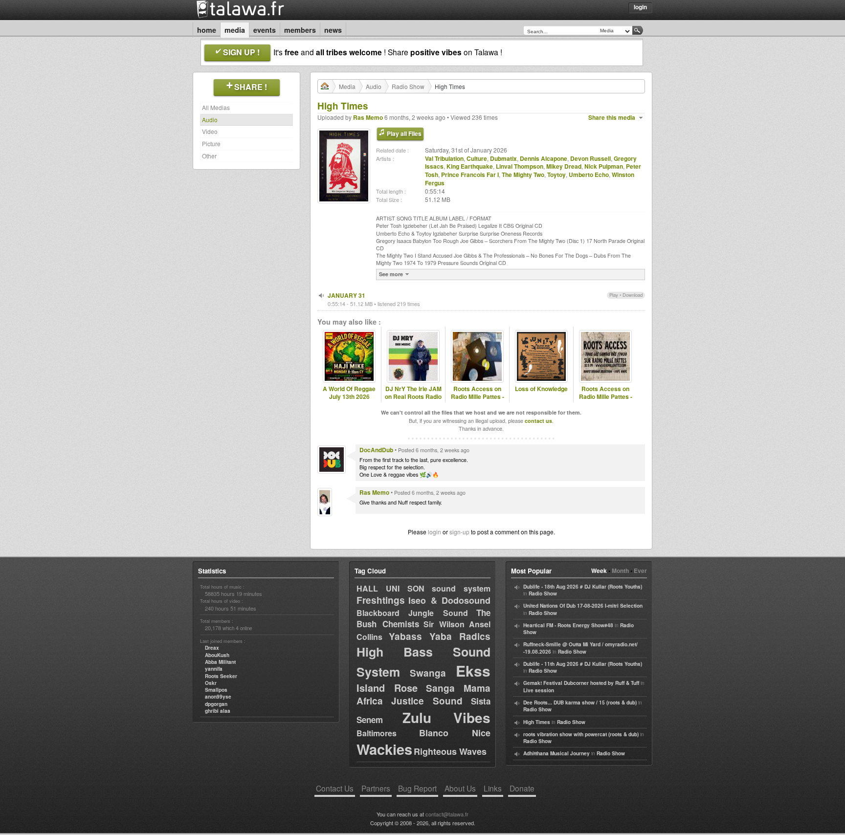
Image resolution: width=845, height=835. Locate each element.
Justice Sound (427, 700)
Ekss (473, 670)
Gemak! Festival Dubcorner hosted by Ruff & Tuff (581, 683)
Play (613, 294)
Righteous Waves (450, 751)
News (333, 30)
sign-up (459, 531)
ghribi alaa (217, 710)
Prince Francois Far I (470, 174)
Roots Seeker (221, 676)
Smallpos (216, 689)
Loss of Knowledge (541, 389)
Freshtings (380, 600)
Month (620, 570)
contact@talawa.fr (446, 814)
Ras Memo (368, 117)
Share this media (611, 117)
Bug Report (417, 788)
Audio (210, 119)
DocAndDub (376, 449)
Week (599, 570)
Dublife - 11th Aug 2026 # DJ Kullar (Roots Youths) (582, 663)
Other (209, 156)
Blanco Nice (454, 732)
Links (493, 788)
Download (633, 294)
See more (391, 274)
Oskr (211, 683)
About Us (460, 788)
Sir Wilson (444, 624)
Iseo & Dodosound (449, 600)
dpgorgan (216, 704)
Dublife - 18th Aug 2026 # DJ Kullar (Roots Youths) (582, 586)
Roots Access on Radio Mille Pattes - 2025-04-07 (477, 397)
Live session (538, 690)
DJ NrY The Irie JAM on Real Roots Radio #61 (413, 397)
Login (640, 6)
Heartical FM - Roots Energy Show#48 (568, 625)
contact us (538, 420)
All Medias (216, 107)
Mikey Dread (563, 166)
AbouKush (217, 655)
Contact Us (335, 788)
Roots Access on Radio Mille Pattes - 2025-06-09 (605, 397)
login (434, 531)
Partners (375, 788)
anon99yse (218, 696)
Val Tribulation (444, 158)
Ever (640, 570)
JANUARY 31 (346, 295)
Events (264, 30)
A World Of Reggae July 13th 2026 (349, 393)
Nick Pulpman (603, 166)
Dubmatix (503, 158)
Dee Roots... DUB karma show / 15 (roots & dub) (580, 702)
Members (300, 30)
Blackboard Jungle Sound (412, 612)
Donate (522, 788)
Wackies (384, 749)
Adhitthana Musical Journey (556, 753)
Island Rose (387, 688)
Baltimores (376, 733)
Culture (477, 158)
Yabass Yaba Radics (439, 636)
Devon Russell (590, 158)
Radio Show (408, 86)
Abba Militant (220, 662)
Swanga (428, 673)
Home (206, 30)
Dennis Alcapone (543, 158)
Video (210, 131)
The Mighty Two (523, 174)
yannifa (213, 668)
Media (234, 30)
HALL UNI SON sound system (423, 588)
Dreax (212, 647)
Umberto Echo (589, 174)
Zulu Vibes (446, 717)
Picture (211, 143)
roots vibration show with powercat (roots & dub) (581, 734)
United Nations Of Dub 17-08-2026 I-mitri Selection (583, 605)
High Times (536, 722)
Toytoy (556, 174)
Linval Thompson (519, 166)
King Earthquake (469, 166)
